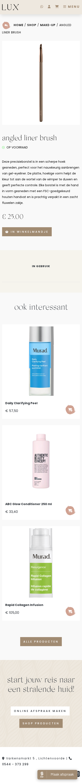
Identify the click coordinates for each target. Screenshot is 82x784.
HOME (18, 25)
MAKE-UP (48, 25)
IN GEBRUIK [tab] (41, 266)
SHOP (31, 25)
